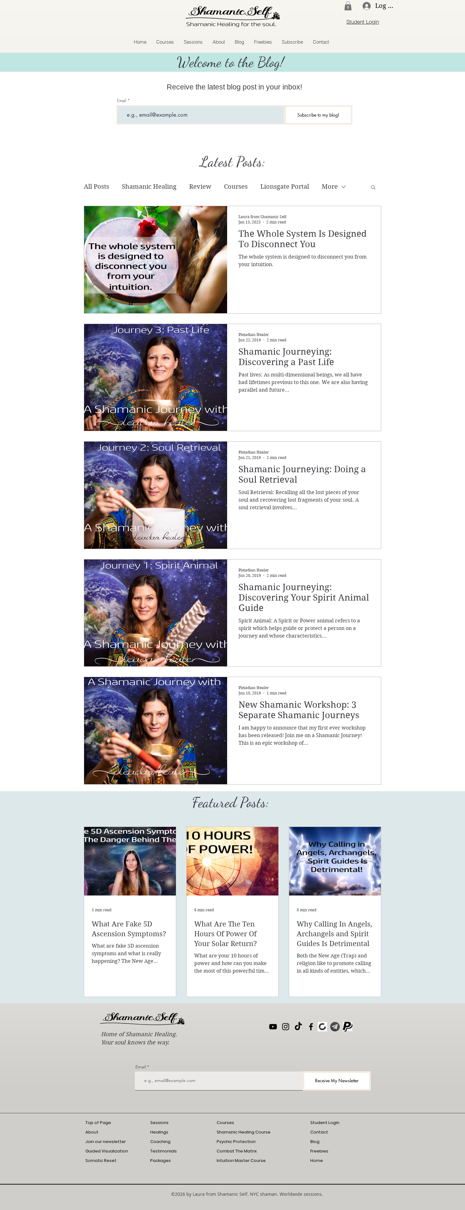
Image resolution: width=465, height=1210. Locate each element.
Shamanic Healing (149, 186)
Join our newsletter (105, 1142)
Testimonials (163, 1151)
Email (121, 101)
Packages (160, 1161)
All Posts (96, 186)
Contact (319, 1132)
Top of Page (98, 1123)
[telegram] (335, 1026)
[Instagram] (285, 1026)
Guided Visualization (106, 1151)
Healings (159, 1132)
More (330, 186)
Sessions (159, 1123)
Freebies (319, 1151)
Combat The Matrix (237, 1151)
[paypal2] (347, 1026)
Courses (236, 186)
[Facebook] (311, 1026)
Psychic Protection (236, 1142)
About (91, 1132)
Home (316, 1161)
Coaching (160, 1142)
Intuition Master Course (241, 1161)
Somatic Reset (100, 1161)
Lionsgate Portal (284, 186)
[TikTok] (298, 1026)
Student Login (324, 1123)
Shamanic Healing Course (243, 1132)
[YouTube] (273, 1026)
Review (200, 186)
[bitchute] (322, 1026)
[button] (348, 5)
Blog (314, 1142)
